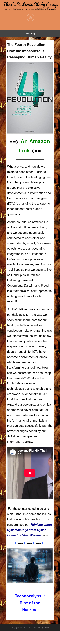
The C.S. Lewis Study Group (30, 4)
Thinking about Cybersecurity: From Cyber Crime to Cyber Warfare (29, 529)
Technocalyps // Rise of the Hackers (30, 602)
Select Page (30, 33)
